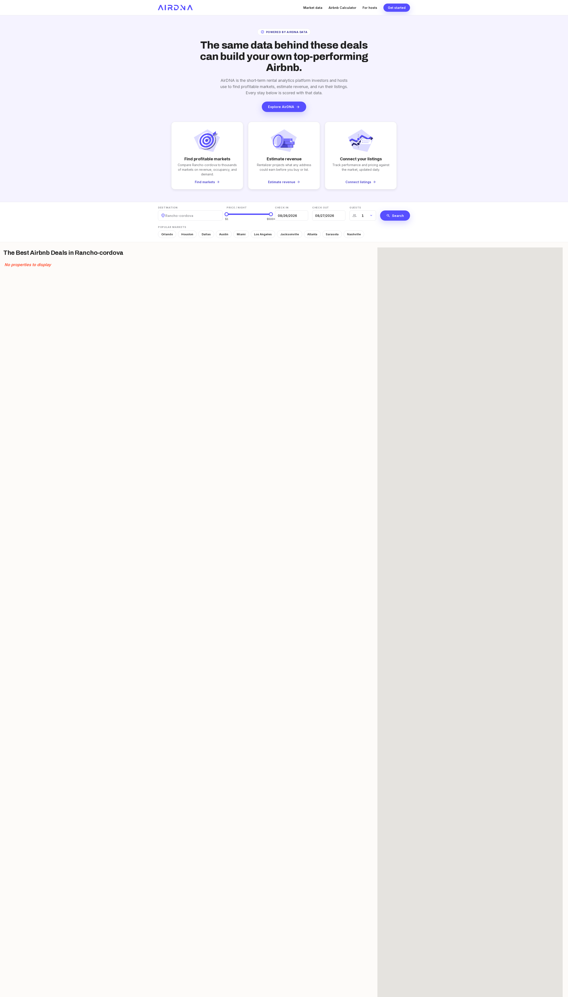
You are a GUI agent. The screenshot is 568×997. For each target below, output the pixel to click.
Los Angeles (263, 234)
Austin (223, 234)
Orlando (167, 234)
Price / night (237, 207)
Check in (281, 207)
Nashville (354, 234)
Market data (312, 8)
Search (395, 215)
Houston (187, 234)
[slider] (227, 214)
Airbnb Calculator (342, 8)
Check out (320, 207)
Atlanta (312, 234)
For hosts (370, 8)
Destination (168, 207)
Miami (241, 234)
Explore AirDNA (284, 106)
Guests (355, 207)
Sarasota (332, 234)
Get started (397, 8)
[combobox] (165, 216)
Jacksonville (289, 234)
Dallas (206, 234)
